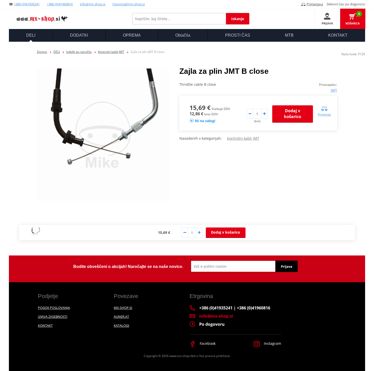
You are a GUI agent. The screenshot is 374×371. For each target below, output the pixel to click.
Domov (42, 52)
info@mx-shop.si (92, 4)
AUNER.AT (121, 316)
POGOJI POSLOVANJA (54, 307)
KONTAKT (45, 325)
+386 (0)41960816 (60, 4)
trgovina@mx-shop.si (128, 4)
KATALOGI (121, 325)
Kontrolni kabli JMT (111, 52)
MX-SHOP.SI (123, 307)
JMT (334, 90)
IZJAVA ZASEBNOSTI (52, 316)
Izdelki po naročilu (79, 52)
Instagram (272, 343)
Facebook (207, 343)
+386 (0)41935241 (27, 4)
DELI (56, 52)
